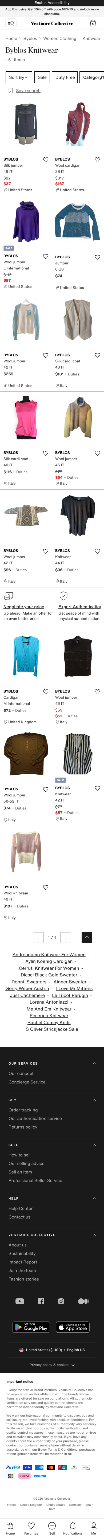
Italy (52, 1509)
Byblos (30, 38)
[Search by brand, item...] (11, 23)
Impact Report (23, 1262)
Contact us (19, 1217)
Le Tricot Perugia (70, 995)
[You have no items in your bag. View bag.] (93, 23)
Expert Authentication (80, 606)
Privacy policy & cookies (50, 1364)
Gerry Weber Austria (27, 988)
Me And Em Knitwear (49, 1009)
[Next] (65, 937)
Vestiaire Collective (32, 1235)
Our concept (21, 1073)
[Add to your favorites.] (45, 160)
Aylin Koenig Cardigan (49, 961)
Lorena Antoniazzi (49, 1002)
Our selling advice (27, 1163)
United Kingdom (31, 1505)
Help (14, 1198)
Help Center (21, 1208)
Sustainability (22, 1253)
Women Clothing (60, 38)
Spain (89, 1505)
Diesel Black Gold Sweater (49, 975)
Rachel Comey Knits (49, 1022)
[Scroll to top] (87, 937)
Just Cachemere (27, 995)
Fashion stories (24, 1279)
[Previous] (38, 937)
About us (18, 1245)
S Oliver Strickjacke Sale (52, 1029)
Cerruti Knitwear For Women (49, 968)
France (12, 1505)
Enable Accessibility (52, 3)
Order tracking (23, 1110)
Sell (13, 1145)
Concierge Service (27, 1082)
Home (11, 38)
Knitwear (91, 38)
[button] (93, 23)
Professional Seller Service (35, 1180)
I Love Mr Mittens (74, 988)
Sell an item (20, 1172)
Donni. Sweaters (28, 982)
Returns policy (23, 1127)
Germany (75, 1505)
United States (55, 1505)
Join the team (22, 1270)
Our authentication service (35, 1118)
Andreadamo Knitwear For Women (49, 954)
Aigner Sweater (70, 982)
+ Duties (72, 374)
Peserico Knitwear (49, 1015)
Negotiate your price (23, 606)
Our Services (23, 1063)
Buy (13, 1100)
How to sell (20, 1155)
